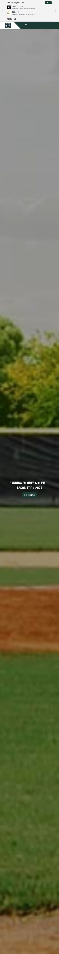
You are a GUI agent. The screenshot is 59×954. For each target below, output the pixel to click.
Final (48, 3)
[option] (29, 10)
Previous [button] (3, 11)
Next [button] (56, 11)
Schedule (29, 495)
